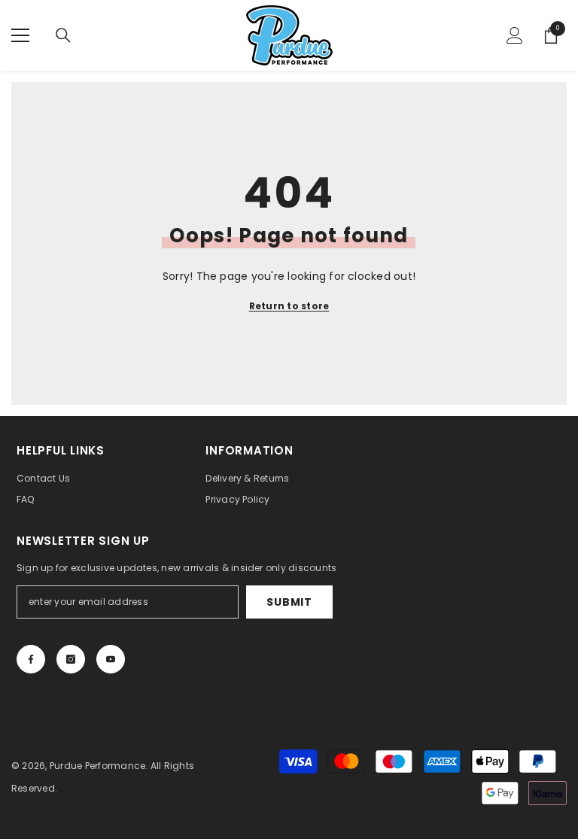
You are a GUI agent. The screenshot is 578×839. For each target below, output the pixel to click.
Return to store (289, 305)
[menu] (20, 35)
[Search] (63, 35)
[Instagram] (70, 659)
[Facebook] (31, 659)
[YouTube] (110, 659)
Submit (289, 601)
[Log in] (515, 35)
